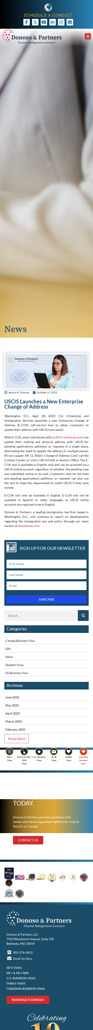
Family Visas (15, 983)
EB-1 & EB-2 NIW (17, 973)
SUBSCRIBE (47, 599)
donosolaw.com (28, 526)
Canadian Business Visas (83, 760)
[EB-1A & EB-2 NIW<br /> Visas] (24, 751)
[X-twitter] (35, 22)
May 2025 (12, 705)
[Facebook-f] (26, 22)
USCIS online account (68, 437)
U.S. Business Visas (20, 978)
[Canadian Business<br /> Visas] (83, 751)
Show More (16, 738)
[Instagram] (61, 22)
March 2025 (13, 721)
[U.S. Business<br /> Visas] (39, 751)
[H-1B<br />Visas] (54, 751)
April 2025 (12, 713)
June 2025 (12, 697)
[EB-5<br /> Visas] (9, 751)
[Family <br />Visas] (68, 751)
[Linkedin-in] (52, 22)
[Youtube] (44, 22)
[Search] (83, 615)
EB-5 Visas (14, 968)
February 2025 (15, 729)
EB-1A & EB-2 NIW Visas (24, 760)
